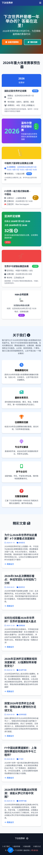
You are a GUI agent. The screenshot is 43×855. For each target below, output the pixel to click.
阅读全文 (10, 564)
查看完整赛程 (13, 42)
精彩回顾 (33, 42)
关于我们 (7, 846)
